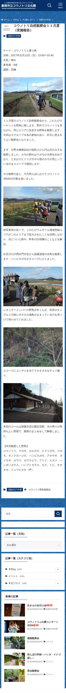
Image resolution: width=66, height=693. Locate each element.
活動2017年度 (14, 36)
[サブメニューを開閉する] (58, 569)
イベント (16, 576)
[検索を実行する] (58, 514)
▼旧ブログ (17, 583)
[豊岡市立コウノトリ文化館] (18, 5)
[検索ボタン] (49, 5)
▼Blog (15, 569)
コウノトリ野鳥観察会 (40, 489)
